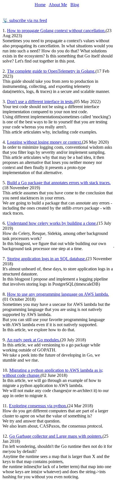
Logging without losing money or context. (44, 142)
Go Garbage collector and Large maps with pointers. (55, 436)
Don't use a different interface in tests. (40, 101)
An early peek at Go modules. (33, 339)
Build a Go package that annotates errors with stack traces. (59, 182)
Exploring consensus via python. (38, 405)
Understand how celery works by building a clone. (52, 223)
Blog (74, 4)
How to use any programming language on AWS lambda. (58, 294)
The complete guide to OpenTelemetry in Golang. (51, 71)
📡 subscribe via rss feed (25, 20)
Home (40, 4)
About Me (58, 4)
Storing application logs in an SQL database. (46, 258)
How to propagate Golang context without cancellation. (56, 30)
